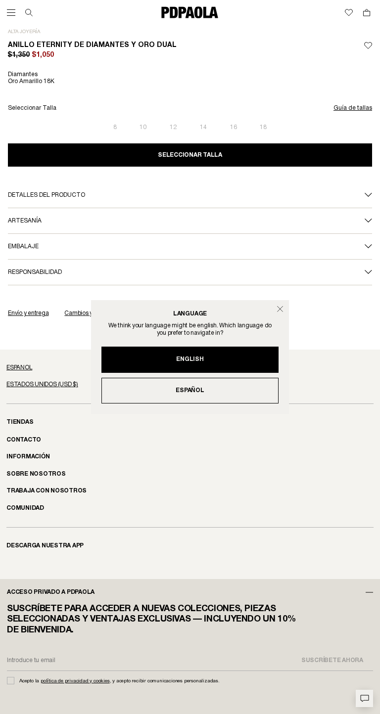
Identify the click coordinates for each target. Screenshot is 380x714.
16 (233, 127)
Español (190, 390)
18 (263, 127)
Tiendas (19, 422)
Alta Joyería (24, 32)
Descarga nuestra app (45, 545)
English (189, 359)
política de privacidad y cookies (75, 681)
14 (203, 127)
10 (143, 127)
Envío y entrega (28, 313)
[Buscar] (29, 12)
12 (173, 127)
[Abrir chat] (364, 698)
